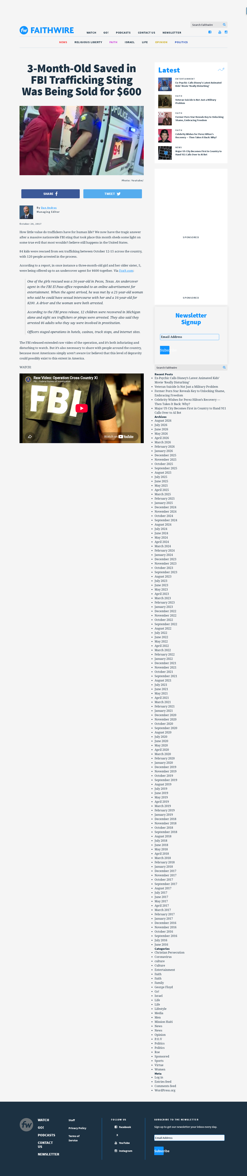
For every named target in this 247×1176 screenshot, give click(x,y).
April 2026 (162, 438)
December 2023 (165, 559)
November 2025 (165, 459)
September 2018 (166, 832)
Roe (157, 1052)
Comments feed (165, 1086)
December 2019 (165, 767)
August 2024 (163, 524)
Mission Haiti (164, 1022)
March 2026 (163, 442)
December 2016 (165, 923)
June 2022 (161, 637)
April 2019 (162, 801)
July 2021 (161, 685)
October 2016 (164, 931)
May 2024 (161, 537)
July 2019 (161, 788)
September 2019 (166, 780)
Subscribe (164, 350)
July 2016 (161, 940)
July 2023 (161, 581)
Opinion (161, 42)
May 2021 (161, 693)
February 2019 (165, 810)
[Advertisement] (191, 211)
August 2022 (163, 628)
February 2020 (165, 758)
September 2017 (166, 884)
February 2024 (165, 550)
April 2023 (162, 594)
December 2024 (165, 507)
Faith (113, 42)
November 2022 (165, 615)
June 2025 (161, 481)
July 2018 (161, 840)
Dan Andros (49, 207)
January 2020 (164, 762)
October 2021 (164, 672)
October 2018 (164, 827)
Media (159, 1013)
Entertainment (165, 970)
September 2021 (166, 676)
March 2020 (163, 754)
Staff (72, 1120)
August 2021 (163, 680)
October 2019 (164, 775)
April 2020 (162, 749)
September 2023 (166, 572)
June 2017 (161, 897)
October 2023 (164, 568)
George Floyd (164, 987)
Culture (160, 965)
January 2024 (164, 555)
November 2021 (165, 667)
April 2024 (162, 542)
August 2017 (163, 888)
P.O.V (158, 1039)
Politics (181, 42)
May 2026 (161, 433)
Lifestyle (161, 1009)
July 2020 (161, 736)
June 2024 (161, 533)
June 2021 (161, 689)
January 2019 (164, 814)
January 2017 (164, 918)
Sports (159, 1061)
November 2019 (165, 771)
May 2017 (161, 901)
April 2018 (162, 853)
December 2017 (165, 871)
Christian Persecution (169, 952)
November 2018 (165, 823)
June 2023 (161, 585)
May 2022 (161, 641)
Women (160, 1069)
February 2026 (165, 446)
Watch (91, 32)
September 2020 (166, 728)
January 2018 (164, 866)
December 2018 (165, 819)
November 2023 (165, 563)
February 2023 (165, 602)
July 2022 (161, 633)
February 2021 (165, 706)
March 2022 (163, 650)
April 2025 (162, 490)
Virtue (159, 1065)
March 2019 (163, 806)
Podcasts (123, 32)
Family (159, 983)
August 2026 (163, 420)
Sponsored (162, 1056)
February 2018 (165, 862)
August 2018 (163, 836)
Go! (105, 32)
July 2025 (161, 477)
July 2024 (161, 529)
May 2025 (161, 485)
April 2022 (162, 646)
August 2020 (163, 732)
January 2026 (164, 451)
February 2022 (165, 654)
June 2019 (161, 793)
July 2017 (161, 892)
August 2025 (163, 472)
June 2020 (161, 741)
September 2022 (166, 624)
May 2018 (161, 849)
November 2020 (165, 719)
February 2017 (165, 914)
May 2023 (161, 589)
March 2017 (163, 910)
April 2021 (162, 698)
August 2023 (163, 576)
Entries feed (163, 1081)
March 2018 (163, 858)
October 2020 (164, 723)
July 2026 (161, 425)
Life (145, 42)
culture (160, 961)
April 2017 (162, 905)
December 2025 (165, 455)
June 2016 (161, 944)
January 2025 (164, 503)
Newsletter (172, 32)
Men (158, 1017)
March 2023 (163, 598)
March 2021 (163, 702)
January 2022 (164, 659)
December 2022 (165, 611)
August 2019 (163, 784)
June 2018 (161, 845)
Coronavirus (163, 957)
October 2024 (164, 516)
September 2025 (166, 468)
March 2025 (163, 494)
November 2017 (165, 875)
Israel (130, 42)
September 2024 (166, 520)
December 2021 (165, 663)
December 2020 (165, 715)
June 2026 (161, 429)
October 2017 (164, 879)
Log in (159, 1077)
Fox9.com (126, 270)
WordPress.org (165, 1090)
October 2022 (164, 620)
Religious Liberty (88, 42)
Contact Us (146, 32)
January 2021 (164, 710)
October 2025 (164, 464)
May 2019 (161, 797)
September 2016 (166, 936)
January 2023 (164, 607)
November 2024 (165, 511)
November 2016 (165, 927)
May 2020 (161, 745)
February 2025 (165, 498)
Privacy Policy (77, 1128)
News (63, 42)
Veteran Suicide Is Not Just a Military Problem (186, 386)
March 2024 (163, 546)
